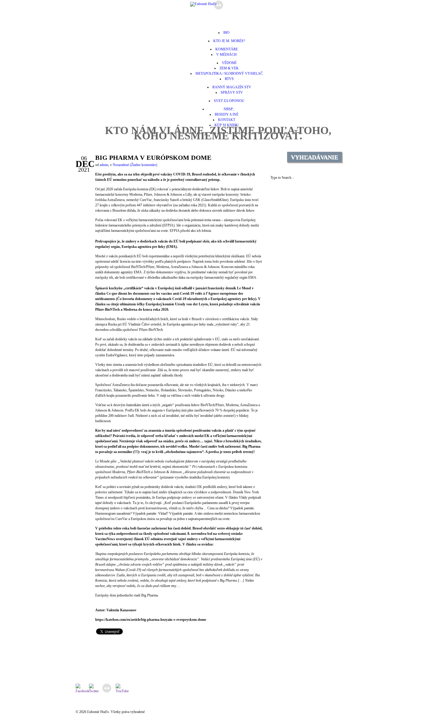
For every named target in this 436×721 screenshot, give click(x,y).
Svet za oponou (229, 101)
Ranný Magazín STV (231, 87)
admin (104, 165)
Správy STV (232, 92)
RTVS (229, 79)
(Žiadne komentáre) (143, 165)
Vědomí (229, 63)
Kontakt (226, 120)
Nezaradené (121, 165)
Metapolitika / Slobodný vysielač (229, 73)
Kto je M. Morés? (229, 41)
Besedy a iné (226, 114)
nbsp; (226, 109)
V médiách (226, 54)
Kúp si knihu (226, 125)
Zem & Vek (229, 68)
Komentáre (226, 49)
